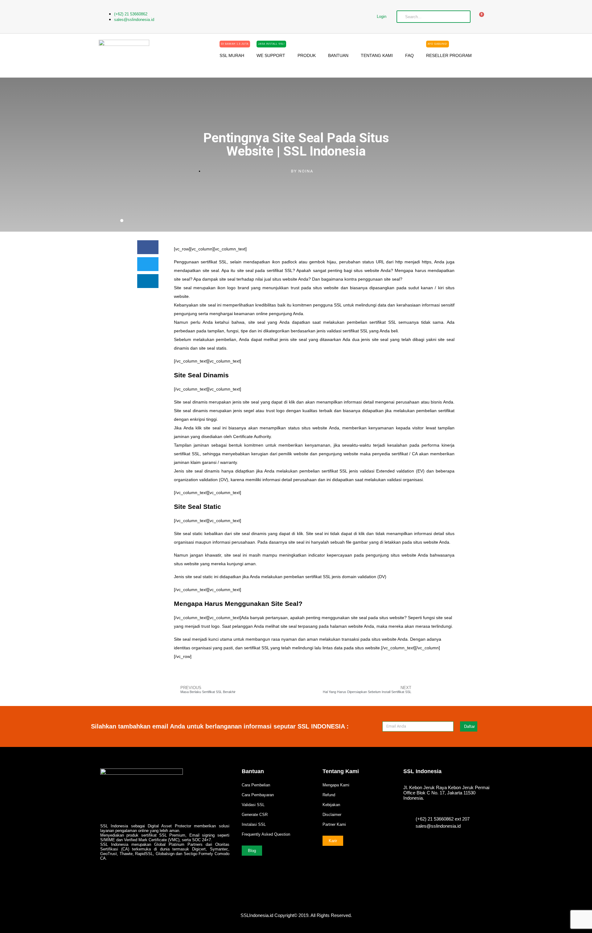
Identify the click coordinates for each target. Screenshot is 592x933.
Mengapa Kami (336, 785)
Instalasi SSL (254, 824)
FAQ (409, 55)
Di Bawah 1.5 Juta (235, 44)
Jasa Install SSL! (271, 44)
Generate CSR (255, 814)
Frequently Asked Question (266, 834)
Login (381, 16)
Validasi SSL (253, 804)
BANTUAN (338, 55)
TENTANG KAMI (377, 55)
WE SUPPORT (271, 53)
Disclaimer (332, 814)
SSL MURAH (234, 53)
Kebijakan (331, 804)
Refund (329, 795)
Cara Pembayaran (258, 795)
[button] (147, 247)
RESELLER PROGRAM (449, 53)
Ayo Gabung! (437, 44)
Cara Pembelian (256, 785)
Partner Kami (334, 824)
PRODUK (307, 55)
